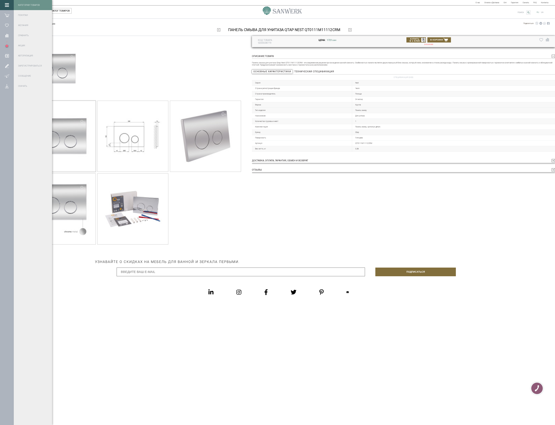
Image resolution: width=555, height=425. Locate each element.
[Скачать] (7, 86)
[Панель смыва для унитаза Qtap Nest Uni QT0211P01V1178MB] (350, 29)
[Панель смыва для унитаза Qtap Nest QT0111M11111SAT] (218, 29)
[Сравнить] (7, 35)
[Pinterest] (327, 292)
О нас (478, 3)
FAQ (535, 3)
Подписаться (415, 272)
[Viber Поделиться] (536, 23)
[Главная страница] (282, 12)
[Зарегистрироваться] (7, 66)
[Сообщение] (7, 76)
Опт (505, 3)
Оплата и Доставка (491, 3)
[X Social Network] (299, 292)
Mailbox (353, 292)
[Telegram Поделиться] (540, 23)
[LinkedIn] (216, 292)
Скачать (526, 3)
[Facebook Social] (271, 292)
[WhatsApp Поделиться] (544, 23)
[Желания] (7, 25)
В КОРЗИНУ (436, 40)
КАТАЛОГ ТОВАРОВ (59, 10)
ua (542, 12)
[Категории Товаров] (7, 5)
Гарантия (514, 3)
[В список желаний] (541, 39)
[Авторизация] (7, 56)
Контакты (544, 3)
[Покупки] (7, 15)
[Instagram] (244, 292)
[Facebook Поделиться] (548, 23)
